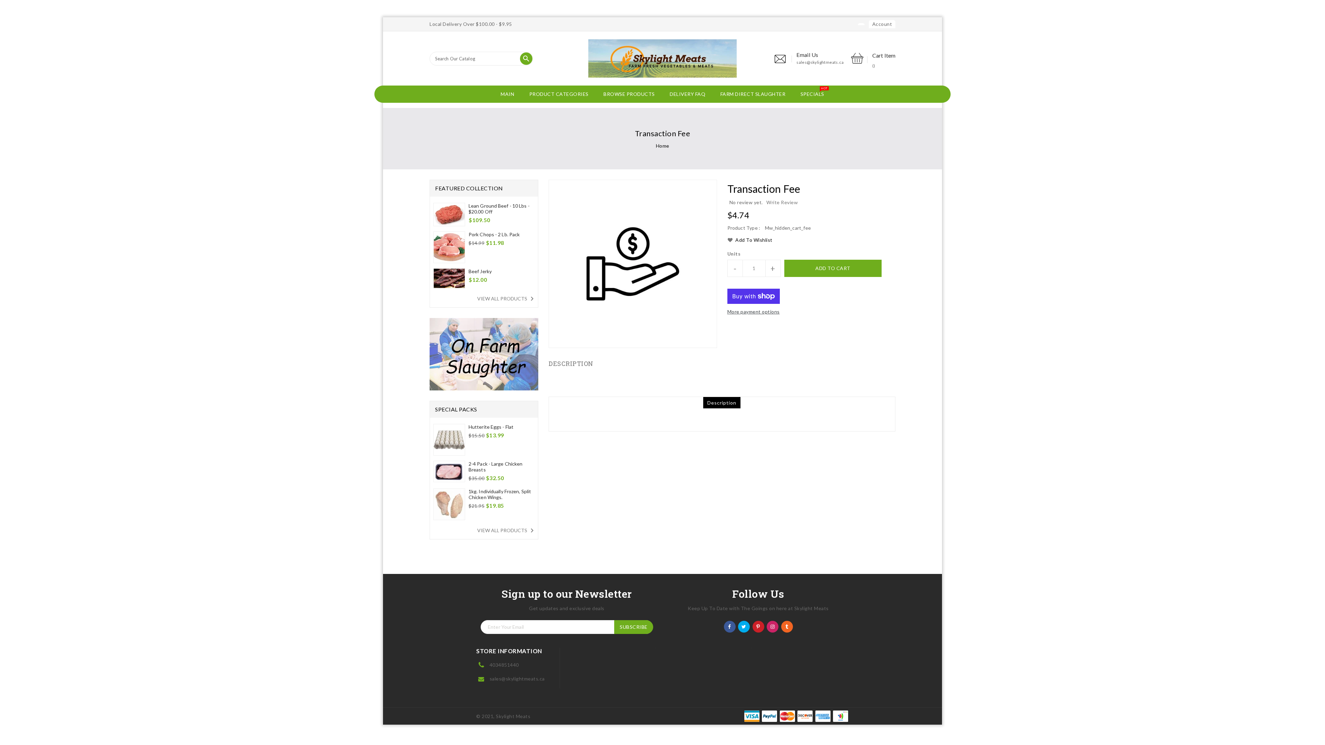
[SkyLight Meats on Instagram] (773, 626)
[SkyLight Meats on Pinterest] (758, 626)
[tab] (721, 402)
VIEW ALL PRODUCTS (506, 299)
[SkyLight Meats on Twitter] (744, 626)
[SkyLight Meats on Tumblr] (786, 626)
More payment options (753, 312)
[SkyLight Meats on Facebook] (729, 626)
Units (734, 253)
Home (662, 146)
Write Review (782, 202)
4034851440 (504, 665)
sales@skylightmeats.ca (820, 62)
